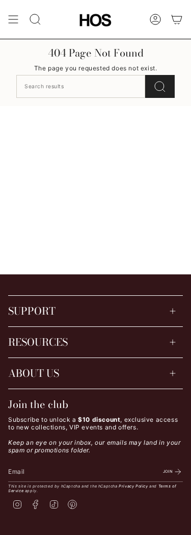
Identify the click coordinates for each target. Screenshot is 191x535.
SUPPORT (32, 311)
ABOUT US (33, 373)
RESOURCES (38, 342)
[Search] (160, 86)
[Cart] (176, 19)
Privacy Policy (133, 486)
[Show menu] (13, 19)
